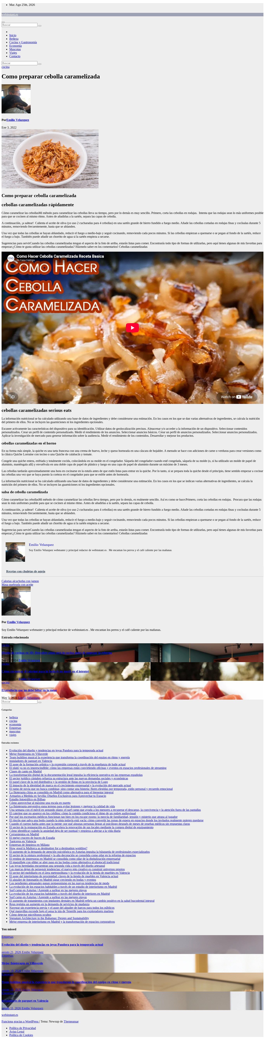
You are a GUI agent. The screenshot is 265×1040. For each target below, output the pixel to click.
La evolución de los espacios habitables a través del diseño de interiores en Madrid (59, 893)
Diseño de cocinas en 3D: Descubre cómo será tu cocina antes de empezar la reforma (57, 652)
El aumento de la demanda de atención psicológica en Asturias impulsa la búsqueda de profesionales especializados (79, 851)
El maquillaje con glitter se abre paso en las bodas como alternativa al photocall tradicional (64, 862)
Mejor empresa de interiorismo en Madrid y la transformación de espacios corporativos (62, 921)
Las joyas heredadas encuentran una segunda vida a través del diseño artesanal (57, 865)
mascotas (14, 731)
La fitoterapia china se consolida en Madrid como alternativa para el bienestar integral (61, 792)
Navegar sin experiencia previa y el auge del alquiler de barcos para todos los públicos (61, 907)
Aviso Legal (16, 1031)
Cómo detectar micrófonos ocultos (30, 914)
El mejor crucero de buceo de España (32, 837)
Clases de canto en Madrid (25, 771)
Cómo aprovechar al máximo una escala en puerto (39, 802)
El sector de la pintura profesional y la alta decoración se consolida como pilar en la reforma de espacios (72, 855)
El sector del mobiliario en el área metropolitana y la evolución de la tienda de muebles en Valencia (69, 872)
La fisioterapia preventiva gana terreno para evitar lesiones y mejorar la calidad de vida (62, 806)
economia (15, 724)
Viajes (13, 52)
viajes (12, 735)
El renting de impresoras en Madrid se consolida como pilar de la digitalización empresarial (64, 858)
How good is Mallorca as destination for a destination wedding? (48, 848)
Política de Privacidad (22, 1028)
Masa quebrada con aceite (17, 584)
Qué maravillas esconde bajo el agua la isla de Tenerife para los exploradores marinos (61, 911)
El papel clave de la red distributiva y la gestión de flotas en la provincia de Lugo (58, 781)
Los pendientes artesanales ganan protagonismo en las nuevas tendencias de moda (59, 883)
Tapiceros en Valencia (22, 841)
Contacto (14, 56)
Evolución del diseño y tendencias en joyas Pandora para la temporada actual (56, 750)
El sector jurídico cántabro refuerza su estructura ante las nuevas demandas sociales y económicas (68, 778)
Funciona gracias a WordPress (20, 1021)
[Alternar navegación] (3, 22)
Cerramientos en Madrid (24, 834)
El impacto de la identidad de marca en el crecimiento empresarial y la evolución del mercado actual (70, 785)
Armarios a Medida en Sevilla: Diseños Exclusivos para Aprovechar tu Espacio (57, 795)
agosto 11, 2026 (12, 1008)
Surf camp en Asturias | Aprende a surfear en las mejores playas (48, 890)
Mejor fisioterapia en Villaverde (28, 754)
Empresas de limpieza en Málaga (29, 844)
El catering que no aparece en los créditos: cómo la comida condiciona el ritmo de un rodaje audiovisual (72, 813)
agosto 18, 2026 (12, 989)
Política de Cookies (21, 1035)
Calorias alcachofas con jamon (20, 581)
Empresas (15, 728)
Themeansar (71, 1021)
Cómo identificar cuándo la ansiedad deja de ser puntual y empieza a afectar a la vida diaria (64, 830)
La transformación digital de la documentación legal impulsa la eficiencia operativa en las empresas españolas (76, 775)
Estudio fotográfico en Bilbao (27, 799)
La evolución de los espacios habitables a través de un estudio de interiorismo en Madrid (63, 886)
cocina (6, 67)
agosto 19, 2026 (12, 970)
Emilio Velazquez (17, 120)
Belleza (13, 38)
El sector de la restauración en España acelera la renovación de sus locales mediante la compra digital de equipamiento (81, 827)
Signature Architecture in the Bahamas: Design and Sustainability (49, 918)
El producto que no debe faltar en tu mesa (29, 690)
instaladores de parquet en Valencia (30, 761)
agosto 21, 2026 (12, 952)
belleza (13, 717)
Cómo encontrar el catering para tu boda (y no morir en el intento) (45, 671)
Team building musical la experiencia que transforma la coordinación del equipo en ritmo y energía (69, 757)
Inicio (12, 35)
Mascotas (15, 49)
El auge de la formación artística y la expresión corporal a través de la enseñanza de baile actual (67, 764)
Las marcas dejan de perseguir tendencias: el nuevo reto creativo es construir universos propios (67, 869)
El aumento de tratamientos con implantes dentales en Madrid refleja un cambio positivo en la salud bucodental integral (81, 900)
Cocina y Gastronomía (23, 42)
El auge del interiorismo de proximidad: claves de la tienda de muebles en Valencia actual (63, 876)
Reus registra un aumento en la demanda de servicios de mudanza (49, 904)
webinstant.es (10, 14)
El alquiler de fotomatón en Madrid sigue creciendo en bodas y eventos (52, 879)
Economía (15, 45)
